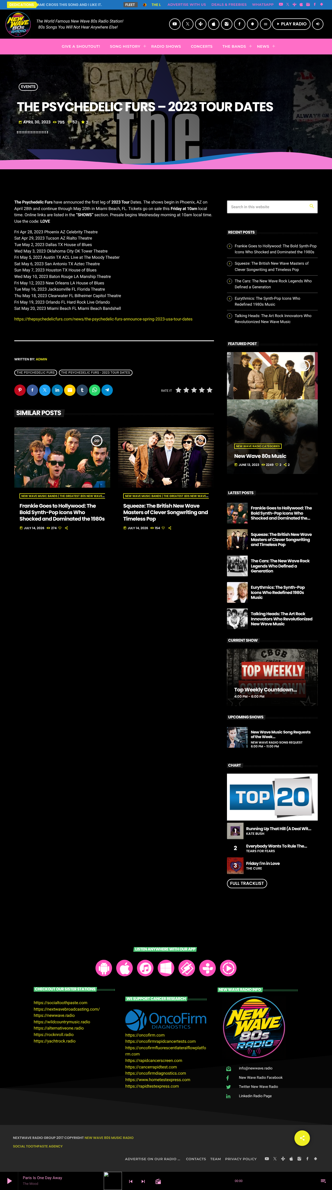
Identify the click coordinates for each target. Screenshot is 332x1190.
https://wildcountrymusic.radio (62, 1021)
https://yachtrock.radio (54, 1041)
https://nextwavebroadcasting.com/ (67, 1009)
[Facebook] (315, 4)
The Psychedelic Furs (36, 373)
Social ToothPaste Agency (38, 1146)
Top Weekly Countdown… (265, 689)
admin (41, 359)
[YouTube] (281, 4)
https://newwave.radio (54, 1015)
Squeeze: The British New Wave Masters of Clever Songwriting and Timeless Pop (165, 512)
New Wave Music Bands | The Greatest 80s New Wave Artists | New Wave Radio (81, 496)
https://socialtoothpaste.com (60, 1002)
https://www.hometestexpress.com (157, 1079)
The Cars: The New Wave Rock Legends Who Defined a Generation (280, 566)
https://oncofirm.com (144, 1035)
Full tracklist (247, 883)
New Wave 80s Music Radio (109, 1137)
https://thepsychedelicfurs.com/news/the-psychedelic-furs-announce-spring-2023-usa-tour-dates (103, 319)
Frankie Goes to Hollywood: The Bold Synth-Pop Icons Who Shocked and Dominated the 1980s (62, 512)
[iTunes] (301, 4)
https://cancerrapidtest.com (151, 1067)
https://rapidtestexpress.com (152, 1086)
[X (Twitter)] (288, 4)
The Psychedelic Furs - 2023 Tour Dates (95, 373)
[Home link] (18, 24)
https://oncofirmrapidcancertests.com (160, 1041)
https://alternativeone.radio (59, 1028)
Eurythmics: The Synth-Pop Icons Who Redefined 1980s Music (278, 592)
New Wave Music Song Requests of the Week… (280, 734)
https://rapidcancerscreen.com (153, 1060)
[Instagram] (308, 4)
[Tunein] (294, 4)
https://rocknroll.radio (54, 1034)
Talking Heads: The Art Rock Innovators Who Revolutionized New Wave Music (281, 619)
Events (28, 86)
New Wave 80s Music (260, 456)
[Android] (322, 4)
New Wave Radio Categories (258, 446)
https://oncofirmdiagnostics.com (155, 1073)
